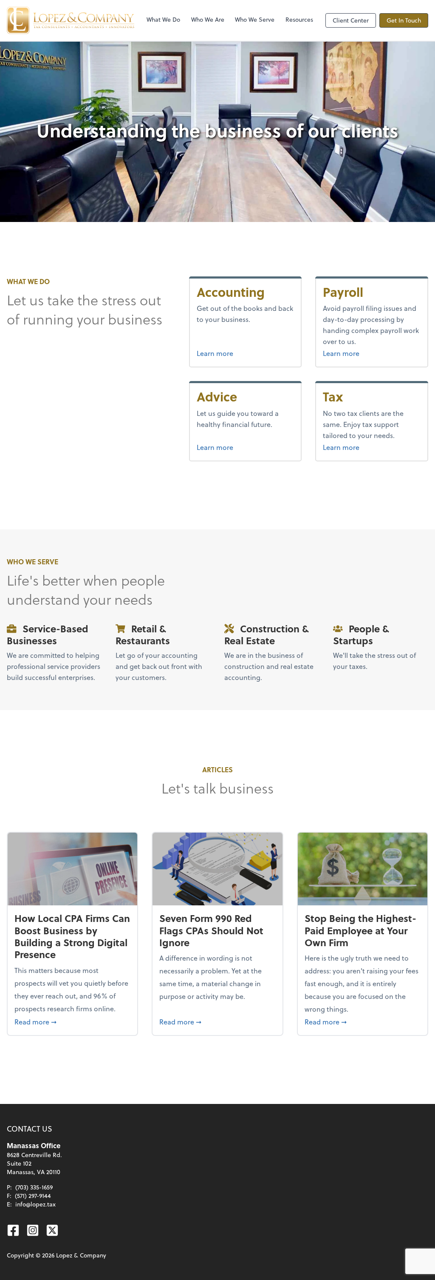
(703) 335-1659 (34, 1187)
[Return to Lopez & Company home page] (70, 20)
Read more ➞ (72, 1021)
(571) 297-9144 (33, 1195)
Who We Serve (254, 19)
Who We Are (207, 19)
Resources (299, 19)
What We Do (163, 19)
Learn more (245, 353)
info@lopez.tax (35, 1204)
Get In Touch (404, 20)
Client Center (351, 20)
